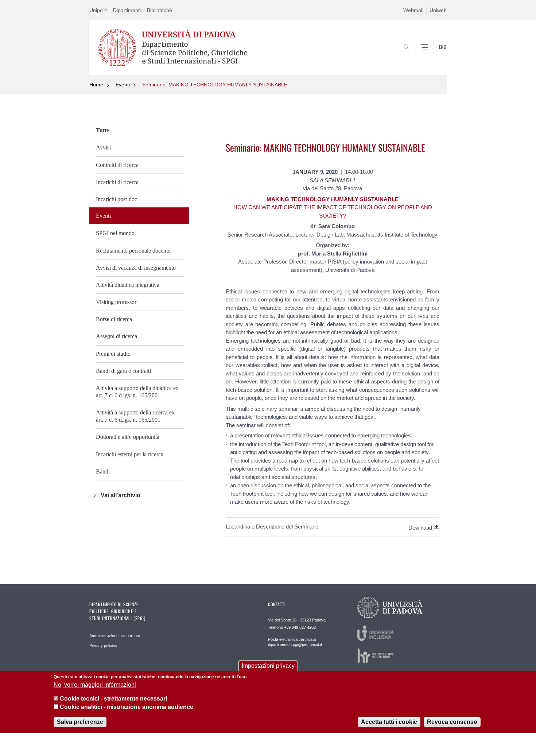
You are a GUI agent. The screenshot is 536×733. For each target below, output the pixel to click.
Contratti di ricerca (117, 165)
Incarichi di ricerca (117, 182)
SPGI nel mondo (115, 233)
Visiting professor (116, 302)
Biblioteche (159, 10)
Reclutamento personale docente (133, 250)
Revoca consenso (452, 722)
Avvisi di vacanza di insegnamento (136, 268)
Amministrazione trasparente (114, 635)
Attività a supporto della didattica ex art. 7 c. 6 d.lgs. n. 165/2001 (137, 391)
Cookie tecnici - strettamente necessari (113, 698)
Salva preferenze (80, 722)
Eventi (123, 84)
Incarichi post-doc (116, 199)
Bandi (103, 471)
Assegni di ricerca (116, 336)
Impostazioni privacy (268, 666)
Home (96, 84)
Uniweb (438, 10)
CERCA (435, 57)
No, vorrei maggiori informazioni (95, 685)
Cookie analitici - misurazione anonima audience (126, 707)
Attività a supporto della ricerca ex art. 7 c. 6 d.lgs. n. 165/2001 (135, 416)
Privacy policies (103, 645)
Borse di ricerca (114, 319)
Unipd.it (98, 10)
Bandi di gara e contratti (123, 371)
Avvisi (103, 147)
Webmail (413, 10)
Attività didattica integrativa (127, 285)
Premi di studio (113, 354)
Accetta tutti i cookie (389, 722)
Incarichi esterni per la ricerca (129, 454)
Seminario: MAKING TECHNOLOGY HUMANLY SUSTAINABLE (214, 84)
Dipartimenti (127, 10)
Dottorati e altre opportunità (127, 437)
